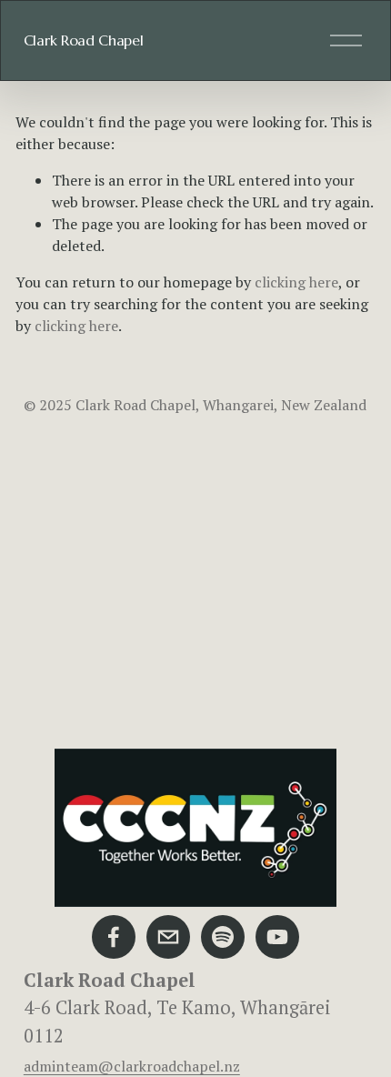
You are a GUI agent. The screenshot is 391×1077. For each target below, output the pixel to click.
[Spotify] (223, 937)
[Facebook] (113, 937)
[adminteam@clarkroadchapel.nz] (168, 937)
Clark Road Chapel (84, 40)
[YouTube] (277, 937)
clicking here (296, 282)
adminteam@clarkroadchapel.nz (132, 1066)
